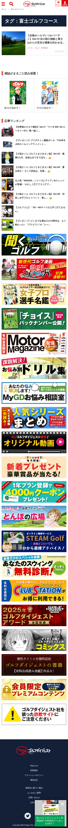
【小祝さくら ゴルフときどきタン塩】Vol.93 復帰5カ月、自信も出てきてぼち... (40, 155)
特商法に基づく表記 (34, 788)
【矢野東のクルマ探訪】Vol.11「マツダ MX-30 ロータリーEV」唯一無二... (40, 128)
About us (34, 765)
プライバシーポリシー (34, 775)
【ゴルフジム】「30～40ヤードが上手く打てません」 (40, 209)
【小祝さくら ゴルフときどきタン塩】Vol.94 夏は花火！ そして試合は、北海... (40, 169)
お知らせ (34, 802)
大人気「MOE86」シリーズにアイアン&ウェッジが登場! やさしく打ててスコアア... (39, 182)
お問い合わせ (34, 797)
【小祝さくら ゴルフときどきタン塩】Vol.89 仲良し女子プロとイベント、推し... (40, 196)
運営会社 (34, 780)
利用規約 (34, 770)
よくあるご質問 (34, 793)
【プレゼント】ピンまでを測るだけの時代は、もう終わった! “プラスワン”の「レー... (40, 222)
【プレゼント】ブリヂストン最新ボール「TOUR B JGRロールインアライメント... (40, 142)
